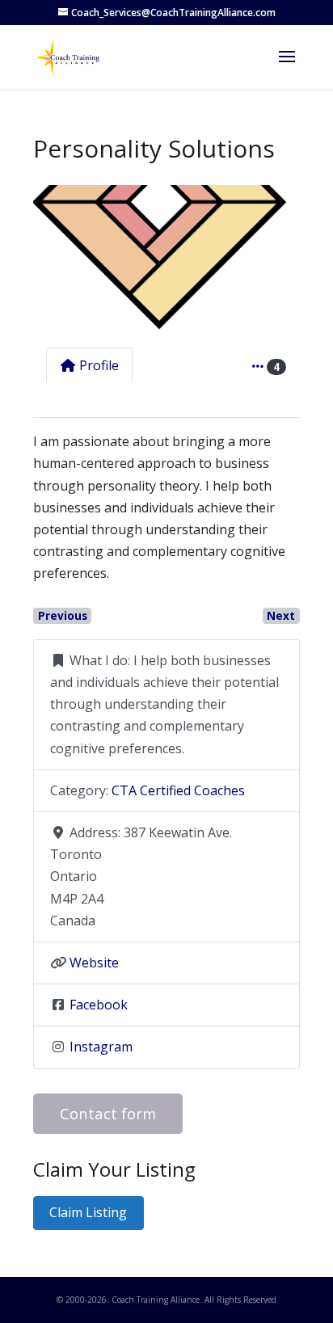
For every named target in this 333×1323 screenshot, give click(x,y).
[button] (53, 260)
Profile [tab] (99, 365)
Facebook (99, 1004)
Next (281, 616)
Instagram (101, 1046)
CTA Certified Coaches (178, 790)
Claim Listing (88, 1212)
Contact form (108, 1113)
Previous (62, 616)
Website (94, 962)
